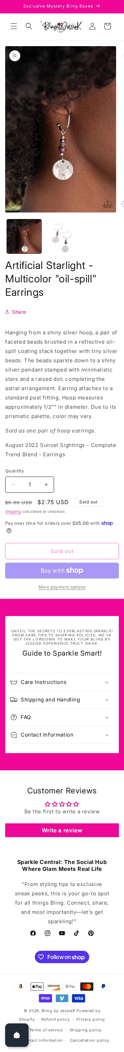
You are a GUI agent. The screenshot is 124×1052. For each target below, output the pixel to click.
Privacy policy (90, 1019)
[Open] (17, 1035)
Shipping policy (86, 1030)
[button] (13, 26)
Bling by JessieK (58, 1010)
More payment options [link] (62, 587)
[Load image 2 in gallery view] (62, 236)
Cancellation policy (89, 1040)
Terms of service (46, 1030)
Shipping (13, 511)
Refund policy (55, 1019)
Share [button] (19, 312)
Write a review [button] (62, 830)
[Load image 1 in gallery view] (24, 236)
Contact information (42, 1040)
